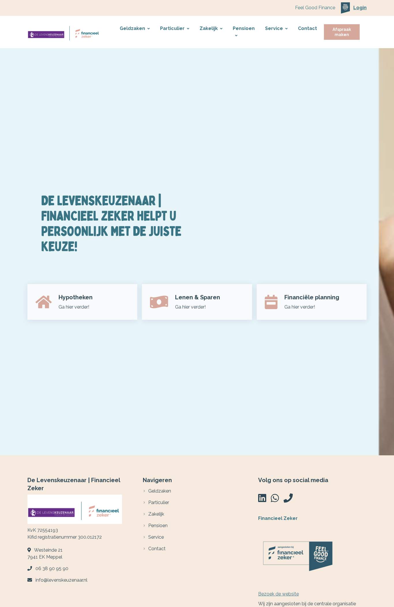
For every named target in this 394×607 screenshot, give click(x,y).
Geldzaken (132, 28)
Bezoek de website (278, 594)
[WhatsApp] (275, 500)
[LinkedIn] (262, 500)
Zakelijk (209, 28)
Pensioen (244, 28)
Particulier (172, 28)
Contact (307, 28)
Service (274, 28)
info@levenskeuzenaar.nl (61, 580)
